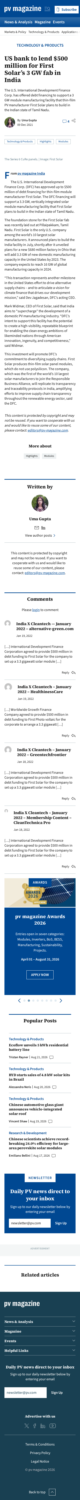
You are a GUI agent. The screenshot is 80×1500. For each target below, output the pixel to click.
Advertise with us (40, 1416)
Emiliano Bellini (19, 1155)
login (36, 609)
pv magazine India (31, 173)
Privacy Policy (40, 1452)
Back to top (37, 1492)
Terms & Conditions (40, 1444)
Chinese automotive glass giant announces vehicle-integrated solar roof (36, 1109)
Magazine (43, 22)
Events (59, 22)
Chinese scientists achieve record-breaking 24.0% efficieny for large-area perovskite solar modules (39, 1143)
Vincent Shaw (18, 1121)
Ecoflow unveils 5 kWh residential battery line (38, 1047)
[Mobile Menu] (47, 9)
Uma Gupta (29, 120)
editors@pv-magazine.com (48, 430)
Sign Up (61, 1223)
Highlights (45, 141)
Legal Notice (40, 1461)
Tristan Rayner (18, 1057)
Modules (63, 141)
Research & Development (28, 1133)
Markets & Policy (15, 32)
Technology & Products (43, 32)
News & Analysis (18, 22)
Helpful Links (16, 1350)
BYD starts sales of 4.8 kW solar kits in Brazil (39, 1077)
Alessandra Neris (20, 1087)
